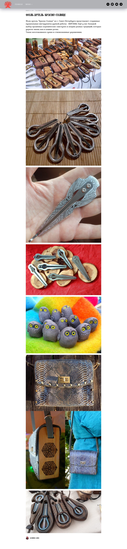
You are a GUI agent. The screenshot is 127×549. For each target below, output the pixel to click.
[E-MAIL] (116, 4)
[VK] (107, 4)
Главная (19, 4)
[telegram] (121, 4)
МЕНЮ (28, 4)
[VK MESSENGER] (112, 4)
